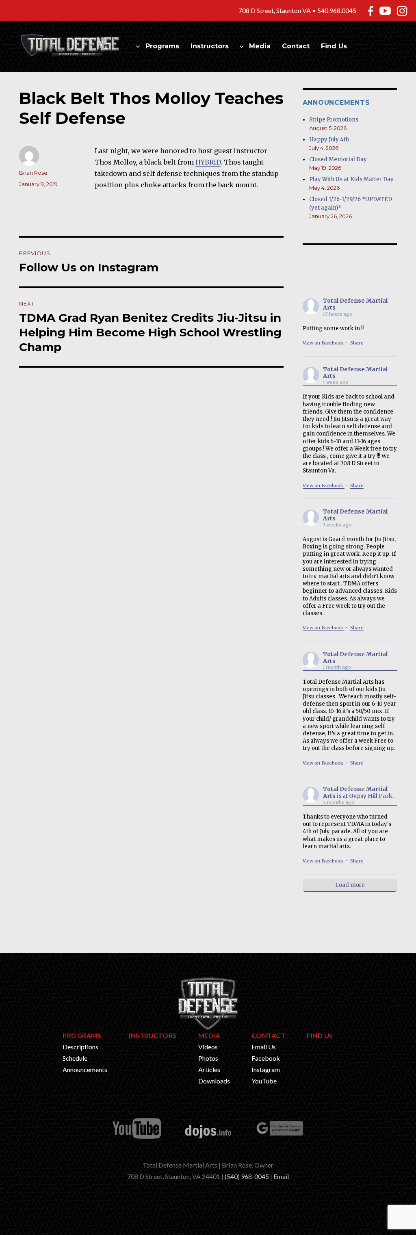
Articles (209, 1069)
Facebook (265, 1058)
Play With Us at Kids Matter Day (351, 179)
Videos (208, 1047)
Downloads (214, 1081)
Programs (162, 46)
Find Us (334, 46)
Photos (208, 1058)
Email (281, 1176)
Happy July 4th (329, 139)
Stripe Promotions (333, 119)
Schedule (75, 1058)
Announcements (85, 1069)
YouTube (264, 1081)
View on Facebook (323, 343)
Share (357, 343)
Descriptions (80, 1047)
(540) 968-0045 (247, 1176)
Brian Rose (33, 172)
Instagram (265, 1069)
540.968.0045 (336, 10)
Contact (296, 46)
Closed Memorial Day (338, 159)
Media (260, 46)
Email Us (263, 1047)
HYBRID (208, 162)
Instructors (210, 46)
